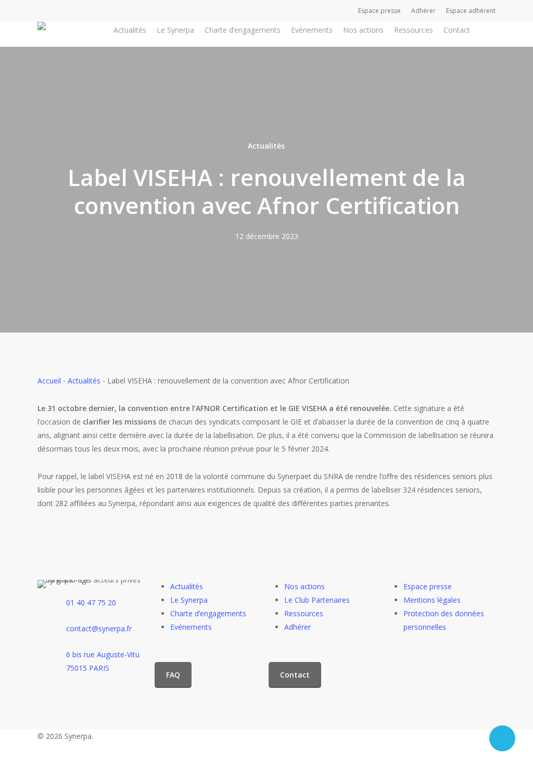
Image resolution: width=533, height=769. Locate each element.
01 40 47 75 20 (91, 602)
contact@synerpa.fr (99, 628)
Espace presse (427, 586)
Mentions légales (432, 600)
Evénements (191, 627)
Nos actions (304, 586)
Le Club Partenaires (317, 600)
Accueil (49, 381)
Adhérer (297, 627)
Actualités (266, 146)
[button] (173, 675)
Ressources (303, 613)
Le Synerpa (189, 600)
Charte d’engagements (208, 613)
